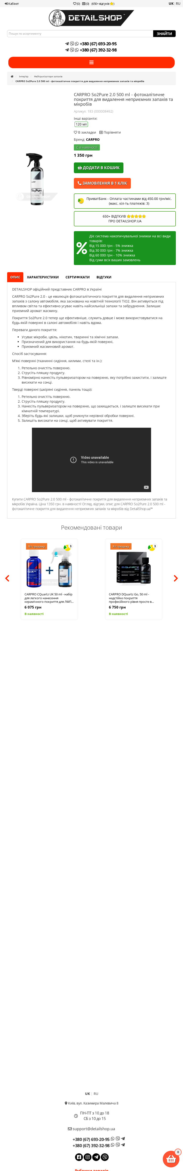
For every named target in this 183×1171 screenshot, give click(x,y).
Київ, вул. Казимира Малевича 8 (92, 1103)
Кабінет (13, 3)
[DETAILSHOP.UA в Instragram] (88, 1157)
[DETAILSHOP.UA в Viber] (105, 1157)
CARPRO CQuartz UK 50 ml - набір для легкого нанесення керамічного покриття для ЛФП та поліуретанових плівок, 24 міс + (48, 598)
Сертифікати (78, 277)
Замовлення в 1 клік (104, 183)
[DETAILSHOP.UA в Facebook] (79, 1157)
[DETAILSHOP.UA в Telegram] (96, 1157)
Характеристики (43, 277)
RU (178, 3)
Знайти (164, 33)
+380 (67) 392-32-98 (98, 50)
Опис (15, 277)
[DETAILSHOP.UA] (91, 18)
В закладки (87, 132)
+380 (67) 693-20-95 (98, 44)
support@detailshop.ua (93, 1128)
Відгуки (104, 277)
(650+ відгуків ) (103, 3)
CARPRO (93, 139)
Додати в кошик (101, 167)
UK (171, 3)
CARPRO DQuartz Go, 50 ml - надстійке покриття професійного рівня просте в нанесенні (130, 598)
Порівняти (112, 132)
